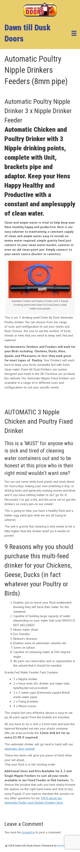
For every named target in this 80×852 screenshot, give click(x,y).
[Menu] (74, 33)
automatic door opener (19, 749)
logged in (28, 832)
